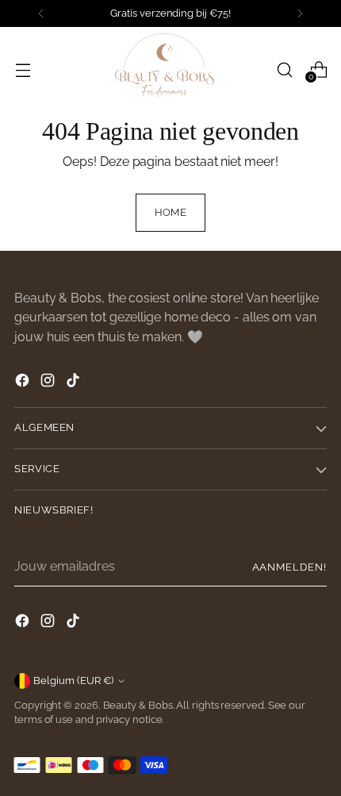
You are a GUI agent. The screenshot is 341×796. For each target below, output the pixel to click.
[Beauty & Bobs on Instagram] (49, 383)
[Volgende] (299, 13)
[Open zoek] (284, 69)
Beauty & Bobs (138, 705)
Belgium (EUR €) (73, 680)
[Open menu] (22, 69)
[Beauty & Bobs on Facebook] (23, 383)
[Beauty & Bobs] (170, 69)
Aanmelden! (289, 567)
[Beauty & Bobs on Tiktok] (74, 383)
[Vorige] (41, 13)
